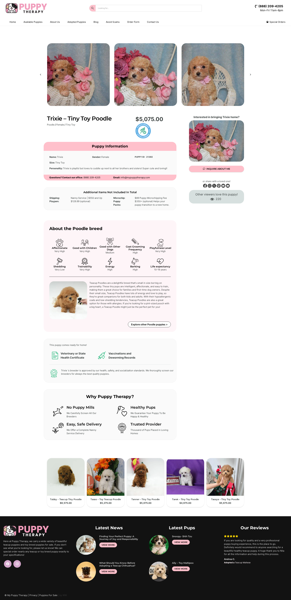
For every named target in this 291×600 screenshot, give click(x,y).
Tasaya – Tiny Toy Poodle (225, 499)
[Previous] (41, 75)
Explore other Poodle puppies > (149, 324)
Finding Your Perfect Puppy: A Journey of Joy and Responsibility (118, 538)
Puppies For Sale (48, 595)
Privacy (33, 595)
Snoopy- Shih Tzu (182, 536)
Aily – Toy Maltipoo (183, 562)
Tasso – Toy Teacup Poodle (105, 499)
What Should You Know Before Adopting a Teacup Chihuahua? (117, 564)
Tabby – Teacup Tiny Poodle (66, 499)
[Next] (250, 75)
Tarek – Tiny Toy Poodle (185, 499)
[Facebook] (8, 564)
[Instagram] (17, 564)
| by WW (62, 595)
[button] (44, 22)
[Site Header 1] (36, 8)
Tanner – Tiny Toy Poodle (145, 499)
